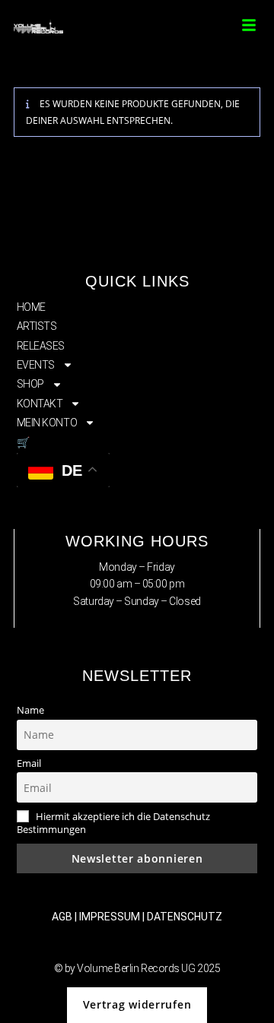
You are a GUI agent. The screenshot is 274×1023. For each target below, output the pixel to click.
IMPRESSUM (109, 917)
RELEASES (41, 346)
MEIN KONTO (47, 422)
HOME (31, 307)
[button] (248, 25)
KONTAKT (40, 403)
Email (29, 763)
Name (30, 710)
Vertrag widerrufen (137, 1004)
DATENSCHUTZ (184, 917)
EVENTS (36, 365)
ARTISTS (37, 326)
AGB (62, 917)
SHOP (30, 384)
